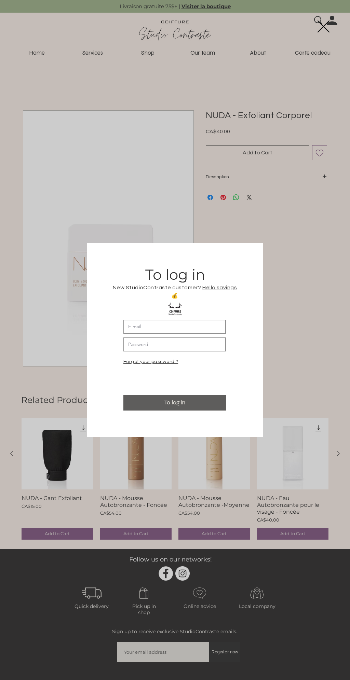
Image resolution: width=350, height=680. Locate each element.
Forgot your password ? (150, 361)
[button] (323, 26)
